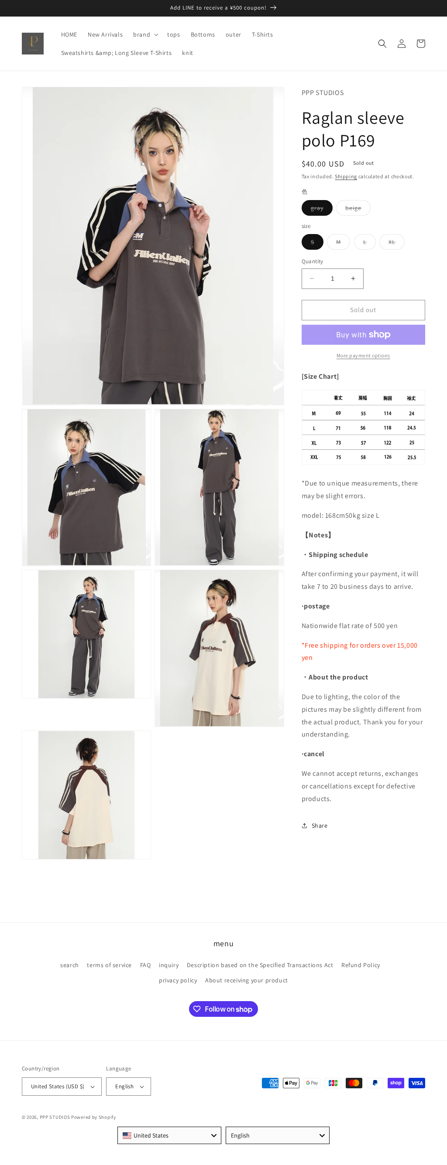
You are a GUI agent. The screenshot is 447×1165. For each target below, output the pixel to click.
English (124, 1086)
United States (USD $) (57, 1086)
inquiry (169, 965)
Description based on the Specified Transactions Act (260, 965)
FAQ (145, 965)
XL (397, 244)
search (69, 965)
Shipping (346, 176)
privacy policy (178, 980)
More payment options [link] (363, 355)
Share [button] (320, 825)
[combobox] (169, 1135)
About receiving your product (246, 980)
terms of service (109, 965)
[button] (145, 34)
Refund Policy (360, 965)
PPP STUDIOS (55, 1117)
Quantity (312, 261)
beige (358, 210)
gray (322, 210)
